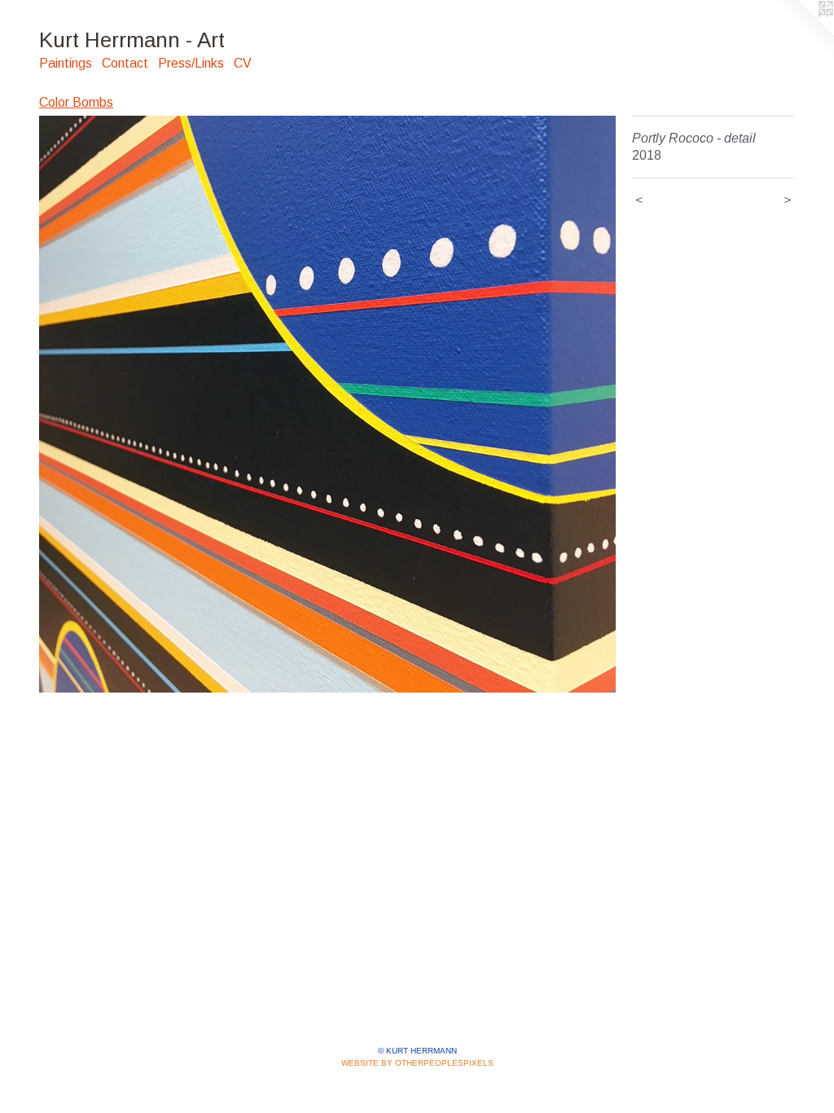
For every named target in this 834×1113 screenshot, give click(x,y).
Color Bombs (76, 102)
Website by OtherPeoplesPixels (417, 1062)
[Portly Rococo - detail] (327, 404)
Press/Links (191, 63)
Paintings (65, 63)
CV (243, 63)
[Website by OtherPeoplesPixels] (801, 32)
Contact (125, 63)
